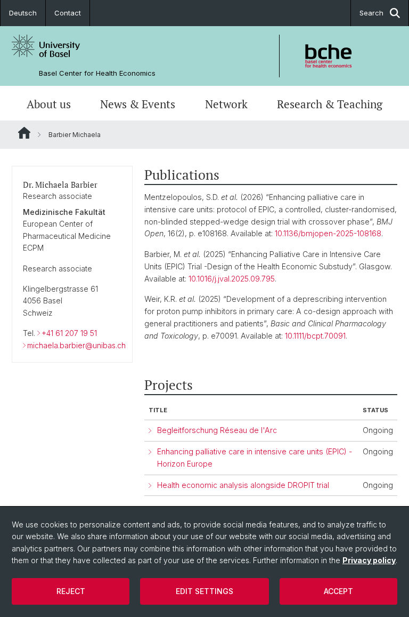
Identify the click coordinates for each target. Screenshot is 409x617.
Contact (67, 13)
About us (49, 104)
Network (226, 104)
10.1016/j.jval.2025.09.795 (232, 278)
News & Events (137, 104)
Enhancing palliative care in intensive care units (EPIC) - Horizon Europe (254, 457)
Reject (70, 591)
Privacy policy (369, 560)
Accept (338, 591)
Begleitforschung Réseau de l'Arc (217, 430)
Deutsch (23, 13)
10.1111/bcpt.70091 (315, 335)
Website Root (24, 133)
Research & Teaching (329, 104)
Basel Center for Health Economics (97, 73)
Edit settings (204, 591)
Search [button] (371, 13)
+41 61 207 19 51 (69, 333)
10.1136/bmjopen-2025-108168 (328, 233)
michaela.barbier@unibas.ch (76, 345)
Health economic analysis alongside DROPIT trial (243, 485)
